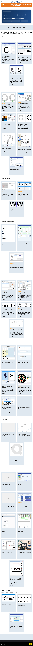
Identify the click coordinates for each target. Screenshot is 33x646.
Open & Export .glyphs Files (7, 505)
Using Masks (6, 18)
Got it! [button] (30, 644)
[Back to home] (15, 1)
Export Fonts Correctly (6, 484)
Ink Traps (11, 209)
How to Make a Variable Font (7, 362)
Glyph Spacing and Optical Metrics (24, 149)
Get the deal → (17, 5)
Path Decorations (21, 18)
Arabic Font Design (21, 605)
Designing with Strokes (6, 148)
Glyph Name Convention (6, 244)
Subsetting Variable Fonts (23, 362)
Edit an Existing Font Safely (23, 57)
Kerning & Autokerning (14, 169)
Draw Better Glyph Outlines (7, 104)
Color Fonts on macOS (16, 20)
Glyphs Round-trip (25, 20)
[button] (1, 1)
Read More (3, 62)
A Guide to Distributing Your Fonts (24, 552)
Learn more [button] (3, 644)
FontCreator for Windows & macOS (17, 39)
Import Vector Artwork (6, 124)
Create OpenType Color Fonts (23, 387)
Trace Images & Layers (7, 20)
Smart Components (13, 18)
